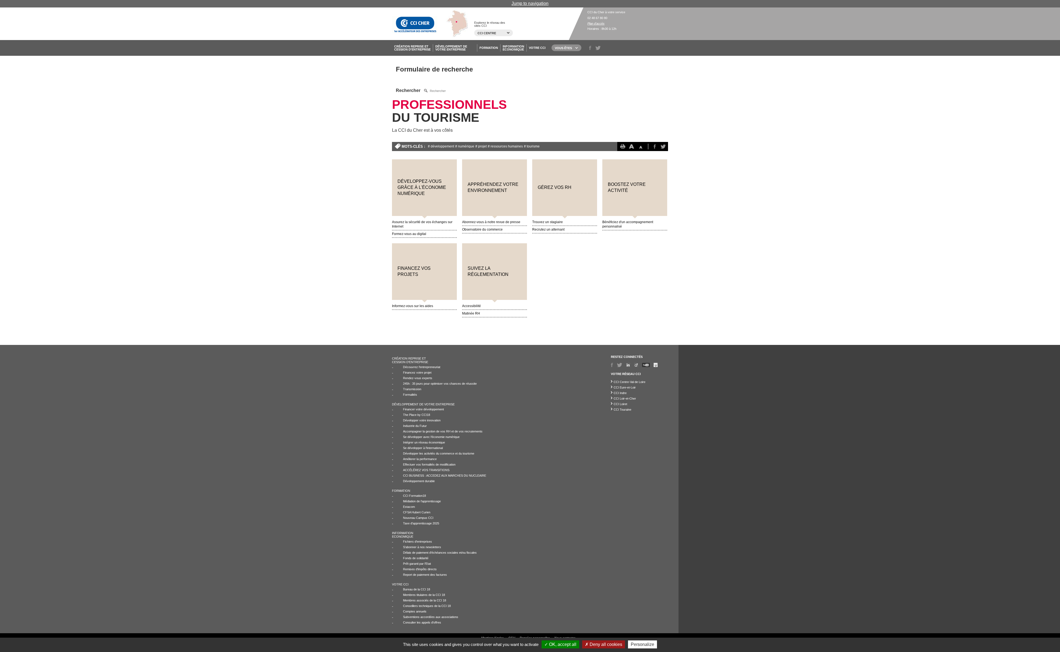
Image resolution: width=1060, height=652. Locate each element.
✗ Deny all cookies (603, 644)
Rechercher (409, 90)
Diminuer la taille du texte (643, 146)
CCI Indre (620, 393)
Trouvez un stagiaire (547, 222)
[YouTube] (646, 365)
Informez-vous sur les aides (412, 306)
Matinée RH (471, 313)
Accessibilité (471, 306)
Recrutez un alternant (548, 229)
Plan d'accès (596, 23)
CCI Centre (487, 33)
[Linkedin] (628, 365)
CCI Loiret (620, 404)
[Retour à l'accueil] (414, 24)
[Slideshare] (656, 365)
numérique (466, 146)
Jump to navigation (530, 3)
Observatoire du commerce (482, 229)
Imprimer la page (622, 146)
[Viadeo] (636, 365)
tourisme (533, 146)
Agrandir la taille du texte (633, 146)
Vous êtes (563, 48)
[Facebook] (612, 365)
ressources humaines (507, 146)
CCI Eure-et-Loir (625, 387)
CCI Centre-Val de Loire (629, 382)
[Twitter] (619, 365)
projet (482, 146)
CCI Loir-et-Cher (625, 398)
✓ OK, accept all (560, 644)
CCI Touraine (622, 409)
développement (442, 146)
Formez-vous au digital (409, 234)
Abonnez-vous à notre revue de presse (491, 222)
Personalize (642, 644)
